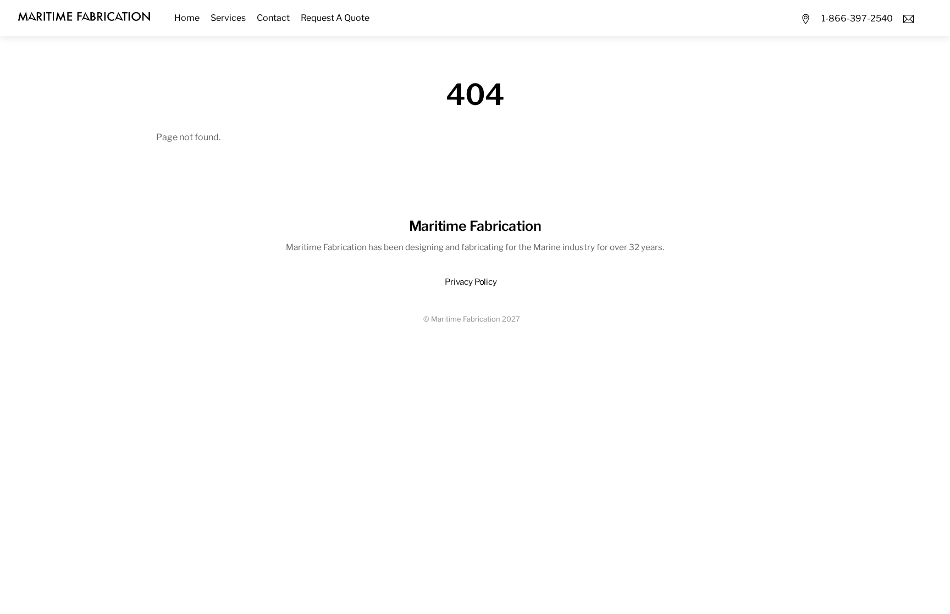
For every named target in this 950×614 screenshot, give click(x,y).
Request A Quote (335, 18)
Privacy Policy (471, 281)
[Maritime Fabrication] (84, 15)
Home (187, 18)
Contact (273, 18)
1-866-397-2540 (857, 18)
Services (228, 18)
